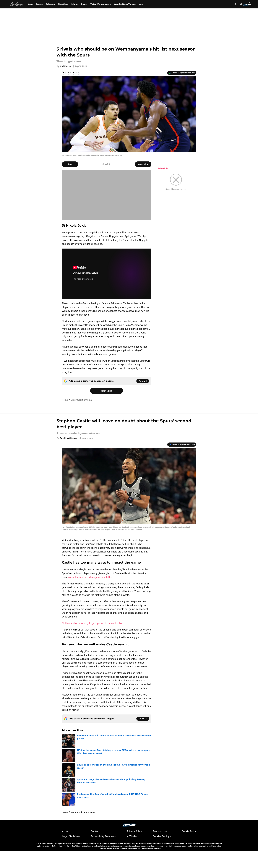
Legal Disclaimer (71, 836)
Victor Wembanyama (100, 4)
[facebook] (235, 4)
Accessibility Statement (103, 836)
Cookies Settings (162, 836)
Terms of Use (160, 831)
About (65, 831)
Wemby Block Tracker (125, 4)
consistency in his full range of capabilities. (91, 577)
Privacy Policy (134, 831)
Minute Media (47, 843)
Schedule (50, 4)
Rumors (39, 4)
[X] (241, 4)
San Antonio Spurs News (83, 812)
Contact (95, 831)
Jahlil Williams (68, 438)
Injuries (74, 4)
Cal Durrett (66, 66)
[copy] (78, 72)
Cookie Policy (189, 831)
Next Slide (143, 164)
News (30, 4)
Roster (84, 4)
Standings (63, 4)
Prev (70, 164)
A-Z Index (132, 836)
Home (65, 400)
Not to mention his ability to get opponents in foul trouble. (92, 623)
